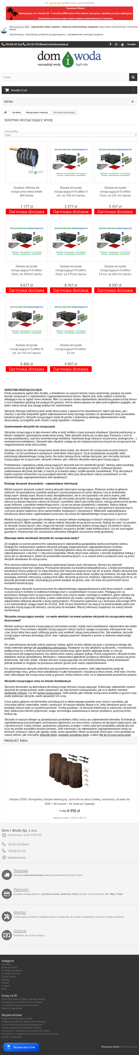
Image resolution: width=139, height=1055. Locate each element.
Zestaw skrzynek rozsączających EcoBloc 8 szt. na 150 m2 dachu (26, 349)
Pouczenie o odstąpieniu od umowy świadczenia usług (30, 1033)
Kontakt (131, 44)
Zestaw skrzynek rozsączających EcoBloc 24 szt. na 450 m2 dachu (115, 270)
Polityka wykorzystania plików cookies (21, 1027)
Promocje (6, 964)
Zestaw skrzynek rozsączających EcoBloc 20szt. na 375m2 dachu (70, 270)
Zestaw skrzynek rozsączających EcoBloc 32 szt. (70, 349)
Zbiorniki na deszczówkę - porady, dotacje (23, 999)
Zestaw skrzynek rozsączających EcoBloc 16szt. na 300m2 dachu (26, 270)
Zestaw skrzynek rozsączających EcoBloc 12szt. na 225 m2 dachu (115, 191)
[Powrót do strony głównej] (5, 112)
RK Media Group (129, 1046)
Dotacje (20, 931)
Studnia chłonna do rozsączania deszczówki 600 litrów (26, 191)
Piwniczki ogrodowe (12, 1008)
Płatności (21, 889)
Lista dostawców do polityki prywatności (22, 1024)
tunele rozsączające (49, 693)
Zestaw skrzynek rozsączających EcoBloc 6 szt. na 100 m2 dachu (70, 191)
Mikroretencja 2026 (19, 27)
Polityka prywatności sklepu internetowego (24, 1021)
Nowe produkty (9, 967)
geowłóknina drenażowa (52, 647)
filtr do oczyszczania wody (115, 734)
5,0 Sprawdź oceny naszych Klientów (69, 3)
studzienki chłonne (15, 693)
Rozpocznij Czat (24, 1047)
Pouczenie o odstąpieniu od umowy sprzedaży (26, 1030)
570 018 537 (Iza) (17, 851)
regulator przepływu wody (73, 734)
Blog (4, 988)
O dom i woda (9, 976)
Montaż (20, 912)
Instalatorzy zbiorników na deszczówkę (22, 1002)
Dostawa (21, 870)
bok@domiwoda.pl (17, 857)
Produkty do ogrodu (12, 970)
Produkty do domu (11, 973)
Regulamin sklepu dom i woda (17, 1018)
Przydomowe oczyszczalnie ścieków (20, 1005)
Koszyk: (19, 90)
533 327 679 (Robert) (18, 844)
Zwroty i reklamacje (12, 1036)
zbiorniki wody (48, 734)
